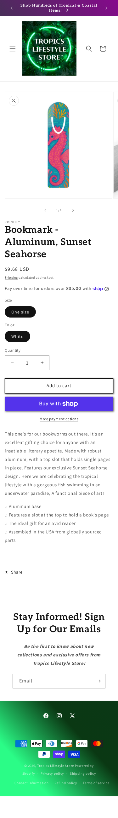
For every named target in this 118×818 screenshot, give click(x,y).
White (17, 336)
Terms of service (96, 783)
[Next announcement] (106, 8)
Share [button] (17, 572)
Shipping (11, 277)
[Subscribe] (98, 681)
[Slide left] (45, 210)
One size (20, 312)
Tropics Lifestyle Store (55, 765)
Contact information (31, 783)
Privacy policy (52, 773)
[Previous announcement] (12, 8)
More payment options (59, 418)
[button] (13, 49)
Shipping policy (83, 773)
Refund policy (65, 783)
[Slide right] (73, 210)
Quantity (12, 350)
